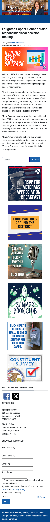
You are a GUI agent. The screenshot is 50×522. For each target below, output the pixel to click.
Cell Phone (7, 472)
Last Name (7, 455)
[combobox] (16, 159)
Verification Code (10, 492)
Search (35, 159)
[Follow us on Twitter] (16, 395)
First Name (7, 447)
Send (6, 501)
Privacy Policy (18, 489)
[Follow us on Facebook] (7, 395)
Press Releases (16, 43)
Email (4, 464)
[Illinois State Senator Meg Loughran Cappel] (25, 7)
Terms (5, 489)
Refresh (41, 497)
